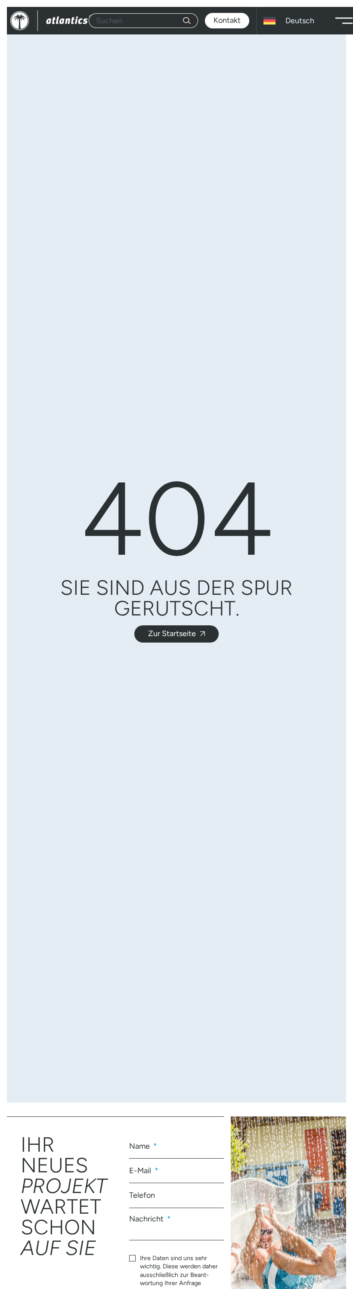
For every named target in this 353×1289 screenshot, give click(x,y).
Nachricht (147, 1218)
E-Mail (141, 1171)
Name (140, 1146)
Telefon (142, 1195)
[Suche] (190, 20)
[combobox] (136, 20)
